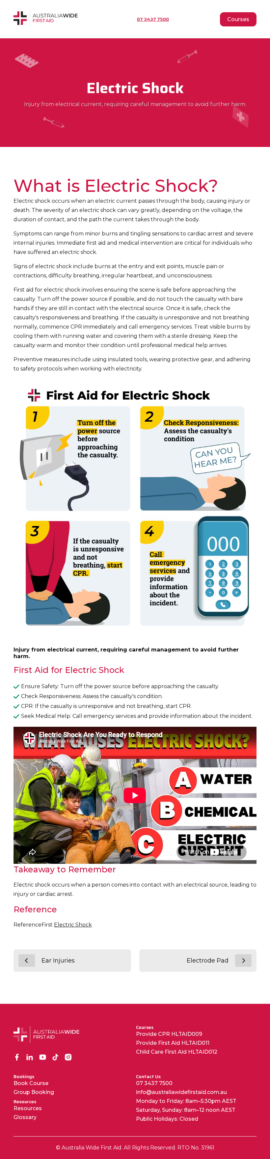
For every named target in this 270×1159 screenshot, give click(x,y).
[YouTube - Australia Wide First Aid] (42, 1058)
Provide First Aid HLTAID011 (172, 1043)
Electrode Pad (208, 960)
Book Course (31, 1083)
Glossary (25, 1117)
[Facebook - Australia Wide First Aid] (17, 1058)
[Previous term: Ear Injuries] (26, 960)
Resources (28, 1108)
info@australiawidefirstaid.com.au (181, 1092)
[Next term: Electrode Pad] (243, 960)
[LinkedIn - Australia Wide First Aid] (29, 1058)
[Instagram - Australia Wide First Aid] (68, 1058)
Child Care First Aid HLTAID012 (176, 1052)
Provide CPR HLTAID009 (169, 1034)
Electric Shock (73, 925)
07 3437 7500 (154, 1083)
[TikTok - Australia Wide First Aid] (55, 1058)
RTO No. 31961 (195, 1147)
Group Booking (34, 1092)
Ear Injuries (58, 960)
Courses (238, 19)
